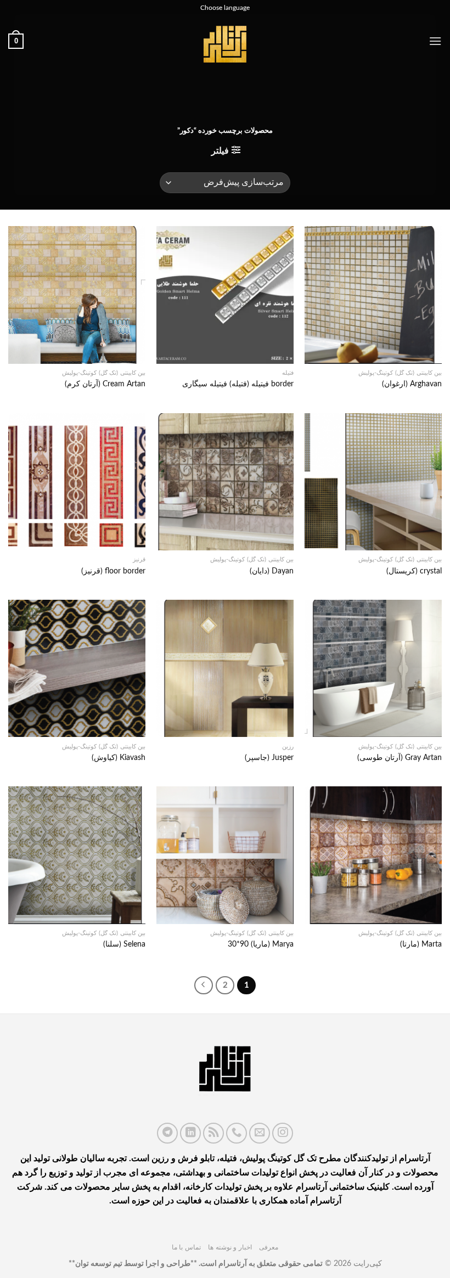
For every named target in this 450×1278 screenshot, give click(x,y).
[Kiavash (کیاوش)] (76, 668)
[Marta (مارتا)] (373, 855)
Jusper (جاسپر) (269, 757)
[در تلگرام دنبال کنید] (167, 1133)
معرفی (268, 1247)
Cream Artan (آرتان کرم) (105, 384)
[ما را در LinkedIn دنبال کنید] (190, 1133)
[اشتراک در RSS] (213, 1133)
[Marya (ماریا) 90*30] (225, 855)
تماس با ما (186, 1247)
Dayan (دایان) (272, 571)
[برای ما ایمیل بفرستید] (259, 1133)
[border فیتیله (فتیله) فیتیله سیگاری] (225, 294)
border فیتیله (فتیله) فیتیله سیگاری (238, 384)
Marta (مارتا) (421, 944)
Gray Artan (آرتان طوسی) (399, 757)
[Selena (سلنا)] (76, 855)
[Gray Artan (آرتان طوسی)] (373, 668)
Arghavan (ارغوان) (412, 384)
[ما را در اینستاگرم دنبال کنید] (282, 1133)
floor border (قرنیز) (113, 571)
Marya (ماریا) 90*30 (261, 944)
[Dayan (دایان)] (225, 481)
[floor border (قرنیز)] (76, 481)
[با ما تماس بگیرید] (236, 1133)
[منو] (435, 40)
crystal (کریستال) (414, 571)
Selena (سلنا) (124, 944)
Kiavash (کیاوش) (118, 757)
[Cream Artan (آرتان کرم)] (76, 294)
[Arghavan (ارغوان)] (373, 294)
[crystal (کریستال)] (373, 481)
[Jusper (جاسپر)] (225, 668)
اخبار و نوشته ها (230, 1247)
